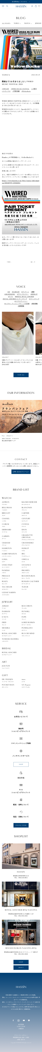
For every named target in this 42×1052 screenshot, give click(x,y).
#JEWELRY (5, 89)
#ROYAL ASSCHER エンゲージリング (15, 299)
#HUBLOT (34, 294)
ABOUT (21, 967)
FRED (4, 623)
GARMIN (5, 537)
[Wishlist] (39, 6)
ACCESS (21, 1024)
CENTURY (26, 520)
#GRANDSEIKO (9, 294)
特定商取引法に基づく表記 (21, 1037)
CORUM (5, 525)
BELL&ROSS (7, 509)
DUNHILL (26, 612)
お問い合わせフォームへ (21, 472)
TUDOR (25, 588)
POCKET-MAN (8, 686)
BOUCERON (27, 607)
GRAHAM (6, 544)
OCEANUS (26, 566)
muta (23, 680)
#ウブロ (10, 296)
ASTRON (5, 503)
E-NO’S (5, 618)
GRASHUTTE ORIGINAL (28, 537)
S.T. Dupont (26, 686)
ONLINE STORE (21, 825)
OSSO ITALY (7, 566)
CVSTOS (25, 525)
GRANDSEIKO (28, 544)
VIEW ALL (20, 375)
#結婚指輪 (21, 306)
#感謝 (32, 292)
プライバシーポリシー (21, 1035)
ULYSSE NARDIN (9, 593)
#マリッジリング (34, 299)
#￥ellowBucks (26, 91)
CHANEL (6, 520)
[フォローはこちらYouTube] (24, 1020)
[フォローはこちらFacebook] (13, 1020)
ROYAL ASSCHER (9, 634)
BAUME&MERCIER (29, 503)
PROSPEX (26, 571)
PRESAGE (6, 577)
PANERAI (5, 571)
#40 (9, 292)
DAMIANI (6, 612)
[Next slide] (39, 417)
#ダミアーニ (25, 292)
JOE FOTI (6, 667)
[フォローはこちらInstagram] (18, 1020)
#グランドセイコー (23, 294)
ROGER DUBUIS (28, 577)
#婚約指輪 (34, 303)
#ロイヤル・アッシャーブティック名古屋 (16, 303)
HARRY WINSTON (9, 555)
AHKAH (5, 607)
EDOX (24, 531)
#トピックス (6, 91)
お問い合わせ (21, 1039)
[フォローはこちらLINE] (29, 1020)
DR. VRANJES (7, 680)
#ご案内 (34, 89)
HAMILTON (7, 549)
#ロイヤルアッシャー (21, 301)
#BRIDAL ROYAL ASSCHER (24, 296)
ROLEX (5, 582)
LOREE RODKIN (28, 623)
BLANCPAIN (27, 509)
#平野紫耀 (16, 91)
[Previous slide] (2, 417)
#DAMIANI (15, 292)
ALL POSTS (6, 23)
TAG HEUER (7, 588)
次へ (32, 262)
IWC (26, 555)
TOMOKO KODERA (10, 640)
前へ (9, 262)
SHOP (21, 764)
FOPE (24, 618)
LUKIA (4, 560)
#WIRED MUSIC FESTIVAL (20, 89)
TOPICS (6, 75)
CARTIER (25, 514)
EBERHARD (6, 531)
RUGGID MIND (28, 634)
